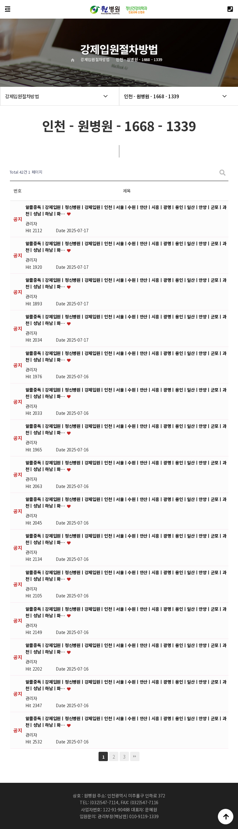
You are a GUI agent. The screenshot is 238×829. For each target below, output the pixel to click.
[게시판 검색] (222, 172)
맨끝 (134, 756)
